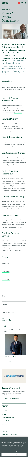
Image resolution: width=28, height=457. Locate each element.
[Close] (26, 438)
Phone (9, 356)
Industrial (5, 304)
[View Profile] (15, 344)
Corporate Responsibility (8, 417)
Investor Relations (6, 420)
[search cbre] (22, 3)
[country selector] (18, 3)
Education (5, 288)
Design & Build (6, 9)
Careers (4, 414)
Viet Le (7, 326)
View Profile (12, 361)
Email (16, 356)
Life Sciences (6, 280)
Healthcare (5, 263)
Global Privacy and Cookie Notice (9, 434)
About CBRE (5, 411)
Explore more (9, 92)
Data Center (5, 271)
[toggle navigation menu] (25, 3)
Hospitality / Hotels (8, 312)
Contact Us (4, 431)
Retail (3, 296)
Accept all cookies (14, 454)
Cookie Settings (14, 451)
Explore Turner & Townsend (12, 398)
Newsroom (4, 424)
